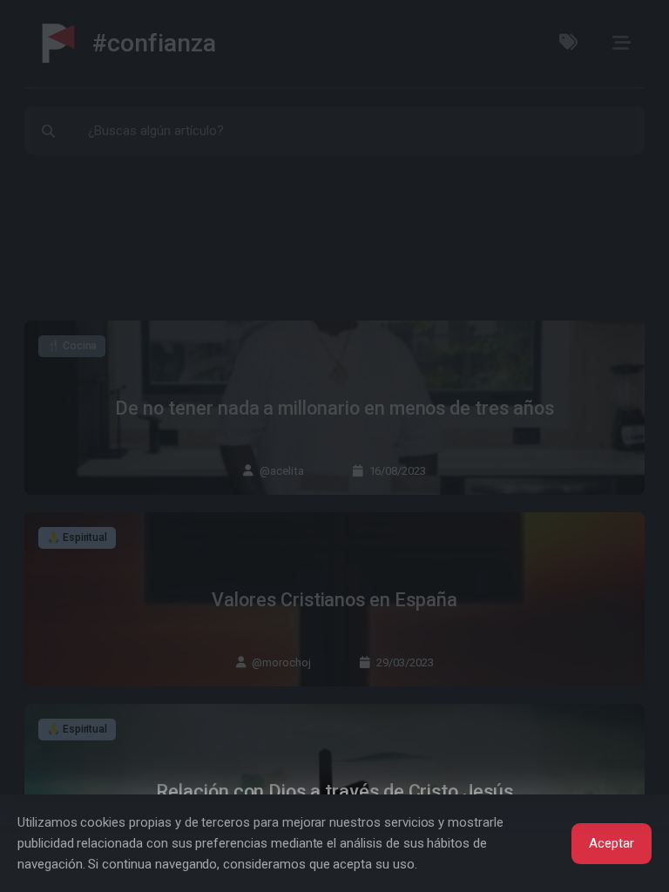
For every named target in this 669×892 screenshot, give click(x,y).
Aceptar (611, 843)
